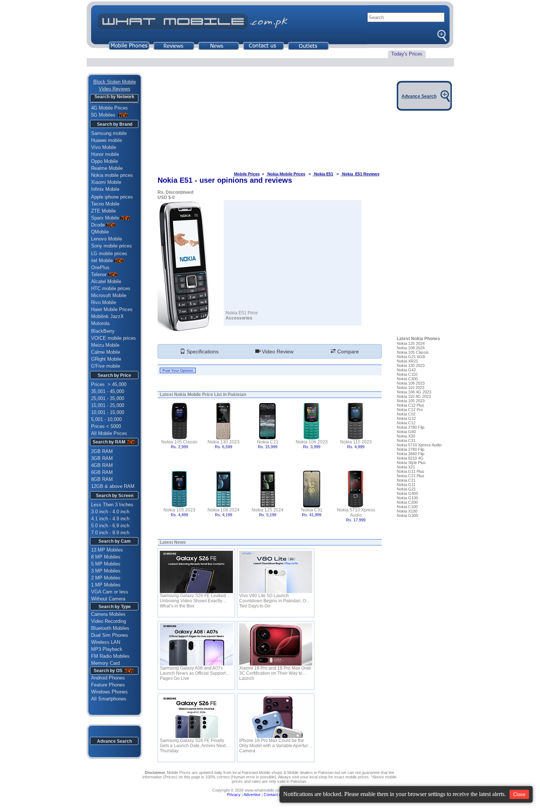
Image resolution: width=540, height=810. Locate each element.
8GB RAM (102, 479)
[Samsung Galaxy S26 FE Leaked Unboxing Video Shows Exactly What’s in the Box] (196, 572)
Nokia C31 (312, 510)
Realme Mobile (107, 168)
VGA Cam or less (109, 592)
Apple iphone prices (112, 197)
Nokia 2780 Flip (410, 427)
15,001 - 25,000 (107, 405)
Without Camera (108, 599)
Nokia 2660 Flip (410, 454)
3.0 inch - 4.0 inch (110, 511)
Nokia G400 (407, 493)
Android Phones (106, 678)
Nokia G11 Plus (410, 471)
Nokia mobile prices (112, 175)
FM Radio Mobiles (110, 656)
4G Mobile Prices (109, 108)
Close (519, 794)
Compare (347, 351)
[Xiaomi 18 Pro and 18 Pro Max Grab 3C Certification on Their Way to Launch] (275, 644)
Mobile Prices (247, 174)
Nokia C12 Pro (410, 409)
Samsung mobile (109, 133)
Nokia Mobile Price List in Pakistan (210, 394)
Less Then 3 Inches (112, 504)
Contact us (273, 794)
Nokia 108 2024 (224, 510)
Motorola (100, 323)
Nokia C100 (407, 506)
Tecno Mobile (105, 204)
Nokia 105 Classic (179, 442)
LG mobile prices (109, 253)
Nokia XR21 (407, 361)
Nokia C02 (406, 414)
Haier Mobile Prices (112, 309)
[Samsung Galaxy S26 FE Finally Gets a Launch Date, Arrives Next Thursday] (196, 717)
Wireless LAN (105, 642)
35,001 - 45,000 (107, 391)
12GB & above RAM (112, 486)
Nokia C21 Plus (410, 476)
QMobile (100, 232)
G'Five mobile (105, 366)
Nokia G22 (406, 418)
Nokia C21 (267, 442)
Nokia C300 (407, 379)
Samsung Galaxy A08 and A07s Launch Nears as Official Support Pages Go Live (193, 671)
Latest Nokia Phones (418, 338)
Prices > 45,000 (108, 384)
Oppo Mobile (104, 161)
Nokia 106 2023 (312, 442)
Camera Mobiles (108, 614)
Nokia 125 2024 (268, 510)
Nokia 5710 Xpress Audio (356, 512)
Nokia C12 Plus (410, 405)
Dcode (98, 225)
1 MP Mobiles (105, 585)
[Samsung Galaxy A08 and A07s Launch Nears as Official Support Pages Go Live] (196, 644)
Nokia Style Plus (411, 462)
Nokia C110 (407, 374)
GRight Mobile (106, 359)
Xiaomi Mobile (106, 182)
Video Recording (108, 621)
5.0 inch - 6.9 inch (110, 525)
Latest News (173, 542)
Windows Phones (107, 692)
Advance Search (114, 741)
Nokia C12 (406, 423)
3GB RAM (102, 458)
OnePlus (100, 267)
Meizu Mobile (105, 345)
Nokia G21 (406, 489)
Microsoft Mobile (108, 295)
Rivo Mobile (103, 302)
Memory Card (105, 663)
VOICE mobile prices (113, 338)
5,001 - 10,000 (106, 419)
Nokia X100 (407, 511)
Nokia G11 (406, 484)
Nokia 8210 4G (410, 458)
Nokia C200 (407, 502)
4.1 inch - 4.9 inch (110, 518)
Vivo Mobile (103, 147)
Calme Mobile (105, 352)
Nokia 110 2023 (356, 442)
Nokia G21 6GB (411, 356)
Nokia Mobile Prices (285, 174)
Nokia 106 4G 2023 (414, 392)
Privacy (234, 794)
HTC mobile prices (110, 288)
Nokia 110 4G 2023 (414, 396)
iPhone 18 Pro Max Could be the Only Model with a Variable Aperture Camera (274, 743)
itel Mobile (102, 260)
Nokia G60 (406, 431)
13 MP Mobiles (107, 550)
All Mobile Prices (109, 433)
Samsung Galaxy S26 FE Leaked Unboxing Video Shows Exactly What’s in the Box (193, 598)
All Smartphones (106, 699)
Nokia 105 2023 (179, 510)
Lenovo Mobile (106, 239)
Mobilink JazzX (107, 316)
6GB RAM (102, 472)
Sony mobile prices (111, 246)
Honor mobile (105, 154)
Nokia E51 (323, 174)
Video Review (277, 351)
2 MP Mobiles (105, 578)
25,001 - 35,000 (107, 398)
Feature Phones (106, 685)
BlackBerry (103, 331)
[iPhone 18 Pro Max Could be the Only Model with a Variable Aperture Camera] (275, 717)
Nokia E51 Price (242, 312)
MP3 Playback (106, 649)
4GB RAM (102, 465)
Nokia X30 (406, 436)
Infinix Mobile (105, 189)
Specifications (202, 351)
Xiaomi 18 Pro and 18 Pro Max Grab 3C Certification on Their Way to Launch (275, 671)
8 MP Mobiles (105, 557)
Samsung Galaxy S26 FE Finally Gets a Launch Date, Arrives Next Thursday (193, 743)
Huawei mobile (106, 140)
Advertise (252, 794)
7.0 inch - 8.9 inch (110, 532)
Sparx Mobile (105, 218)
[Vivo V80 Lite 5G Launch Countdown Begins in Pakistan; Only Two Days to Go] (275, 572)
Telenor (99, 274)
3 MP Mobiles (105, 571)
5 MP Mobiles (105, 564)
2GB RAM (102, 451)
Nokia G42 (406, 370)
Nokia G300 (407, 515)
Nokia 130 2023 (224, 442)
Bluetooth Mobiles (110, 628)
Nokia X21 (406, 467)
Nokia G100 (407, 498)
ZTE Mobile (103, 211)
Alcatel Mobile (106, 281)
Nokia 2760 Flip (410, 449)
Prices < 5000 (106, 426)
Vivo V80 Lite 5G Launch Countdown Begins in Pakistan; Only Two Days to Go (275, 598)
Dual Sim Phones (109, 635)
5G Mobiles (104, 115)
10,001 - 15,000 (107, 412)
